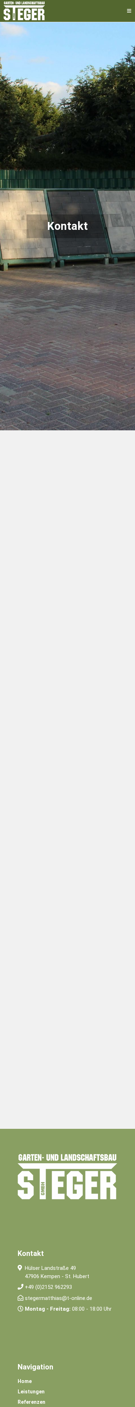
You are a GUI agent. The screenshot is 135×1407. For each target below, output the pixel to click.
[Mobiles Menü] (129, 11)
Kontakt (31, 1253)
